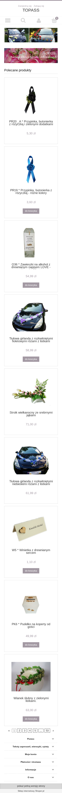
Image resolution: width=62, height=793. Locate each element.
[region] (31, 35)
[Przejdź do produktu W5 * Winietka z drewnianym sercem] (31, 528)
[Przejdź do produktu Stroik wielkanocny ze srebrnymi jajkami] (31, 391)
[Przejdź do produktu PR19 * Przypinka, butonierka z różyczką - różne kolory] (31, 168)
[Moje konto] (38, 20)
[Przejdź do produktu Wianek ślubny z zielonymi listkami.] (31, 676)
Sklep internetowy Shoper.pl (31, 791)
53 (47, 730)
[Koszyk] (54, 20)
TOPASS (31, 10)
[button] (7, 20)
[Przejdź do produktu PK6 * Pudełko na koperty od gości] (31, 602)
